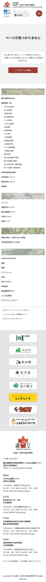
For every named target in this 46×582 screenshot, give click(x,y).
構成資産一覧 (6, 103)
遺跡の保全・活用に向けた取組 (13, 237)
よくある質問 (6, 295)
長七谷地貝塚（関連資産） (13, 164)
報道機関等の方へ (8, 291)
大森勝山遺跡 (9, 151)
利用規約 (4, 286)
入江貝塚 (7, 134)
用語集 (3, 186)
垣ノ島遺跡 (8, 110)
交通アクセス (6, 216)
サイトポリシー (24, 310)
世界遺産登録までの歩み (10, 242)
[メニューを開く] (39, 13)
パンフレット (6, 272)
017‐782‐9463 (12, 488)
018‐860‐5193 (12, 552)
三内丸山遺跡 (9, 123)
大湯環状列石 (9, 144)
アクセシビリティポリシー (12, 318)
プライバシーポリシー (9, 300)
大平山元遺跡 (9, 107)
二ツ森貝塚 (8, 120)
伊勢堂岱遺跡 (9, 140)
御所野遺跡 (8, 130)
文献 (3, 277)
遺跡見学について (8, 207)
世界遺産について (8, 177)
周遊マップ (5, 221)
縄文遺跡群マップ (8, 212)
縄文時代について (8, 181)
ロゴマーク (6, 310)
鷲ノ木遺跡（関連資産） (13, 168)
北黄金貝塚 (8, 113)
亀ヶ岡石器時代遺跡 (11, 157)
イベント (4, 202)
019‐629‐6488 (12, 509)
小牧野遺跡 (8, 137)
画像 (3, 263)
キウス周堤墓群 (9, 147)
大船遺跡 (7, 127)
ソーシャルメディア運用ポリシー (15, 314)
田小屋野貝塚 (9, 117)
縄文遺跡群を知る (8, 98)
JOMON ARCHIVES (8, 258)
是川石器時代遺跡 (10, 161)
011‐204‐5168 (12, 531)
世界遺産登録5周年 (8, 172)
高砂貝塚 (7, 154)
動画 (3, 267)
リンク (14, 310)
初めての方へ (6, 281)
